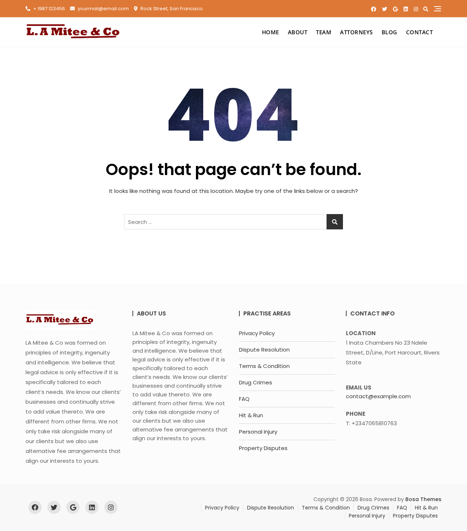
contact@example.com (378, 396)
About (298, 32)
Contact (419, 32)
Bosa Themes (423, 499)
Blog (389, 32)
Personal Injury (258, 431)
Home (270, 32)
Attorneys (356, 32)
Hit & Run (251, 415)
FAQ (244, 399)
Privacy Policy (257, 333)
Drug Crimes (255, 382)
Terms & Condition (264, 366)
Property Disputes (263, 448)
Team (323, 32)
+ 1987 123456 (48, 8)
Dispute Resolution (264, 349)
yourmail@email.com (103, 8)
